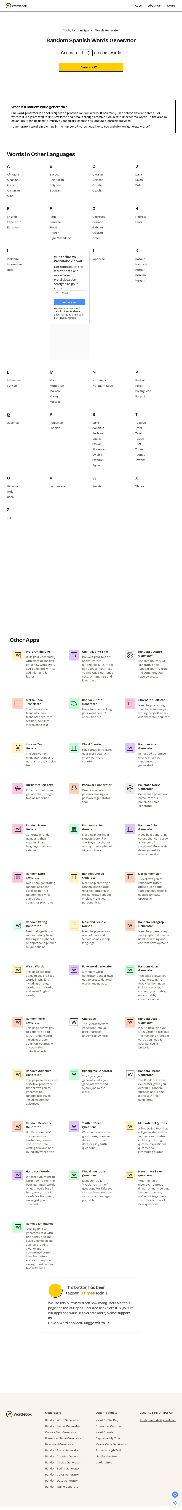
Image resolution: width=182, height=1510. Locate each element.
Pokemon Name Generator (63, 1438)
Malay (54, 396)
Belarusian (57, 180)
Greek (96, 238)
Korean (140, 269)
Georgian (98, 217)
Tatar (138, 428)
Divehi (139, 180)
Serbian (97, 433)
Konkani (140, 275)
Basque (55, 174)
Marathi (55, 391)
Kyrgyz (140, 280)
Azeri (10, 196)
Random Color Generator (62, 1474)
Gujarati (97, 232)
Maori (53, 380)
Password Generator (59, 1444)
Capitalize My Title (108, 1438)
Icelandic (13, 259)
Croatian (98, 185)
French (54, 232)
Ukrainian (13, 486)
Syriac (96, 465)
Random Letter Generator (62, 1426)
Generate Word (91, 67)
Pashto (140, 380)
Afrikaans (13, 174)
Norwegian (100, 380)
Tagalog (140, 422)
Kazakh (140, 259)
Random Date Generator (61, 1480)
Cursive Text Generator (60, 1432)
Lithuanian (14, 380)
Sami (95, 422)
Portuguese (143, 391)
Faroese (55, 222)
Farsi (53, 217)
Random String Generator (62, 1468)
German (97, 222)
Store (171, 5)
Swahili (97, 454)
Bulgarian (56, 185)
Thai (138, 444)
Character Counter (108, 1426)
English (12, 217)
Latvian (12, 385)
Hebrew (140, 217)
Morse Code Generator (111, 1444)
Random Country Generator (64, 1456)
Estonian (13, 227)
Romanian (56, 422)
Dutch (139, 185)
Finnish (54, 227)
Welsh (96, 486)
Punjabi (140, 396)
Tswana (140, 460)
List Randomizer (106, 1456)
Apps (138, 5)
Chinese (97, 180)
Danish (139, 174)
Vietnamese (57, 486)
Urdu (10, 491)
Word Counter (105, 1432)
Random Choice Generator (63, 1462)
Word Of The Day (107, 1420)
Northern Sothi (102, 385)
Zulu (9, 518)
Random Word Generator (62, 1420)
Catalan (97, 174)
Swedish (98, 460)
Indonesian (14, 264)
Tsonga (140, 454)
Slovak (96, 444)
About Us (154, 5)
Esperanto (14, 222)
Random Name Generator (62, 1486)
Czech (96, 190)
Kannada (141, 264)
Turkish (140, 449)
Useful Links (104, 1462)
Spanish (97, 438)
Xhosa (139, 486)
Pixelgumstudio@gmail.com (158, 1420)
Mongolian (57, 385)
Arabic (11, 185)
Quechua (13, 422)
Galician (97, 227)
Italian (11, 269)
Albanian (12, 180)
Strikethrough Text (108, 1450)
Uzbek (11, 497)
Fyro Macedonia (60, 238)
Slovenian (99, 449)
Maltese (55, 401)
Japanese (98, 259)
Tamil (138, 433)
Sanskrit (98, 428)
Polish (139, 385)
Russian (55, 428)
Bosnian (55, 190)
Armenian (13, 190)
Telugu (139, 438)
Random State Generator (62, 1450)
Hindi (138, 222)
